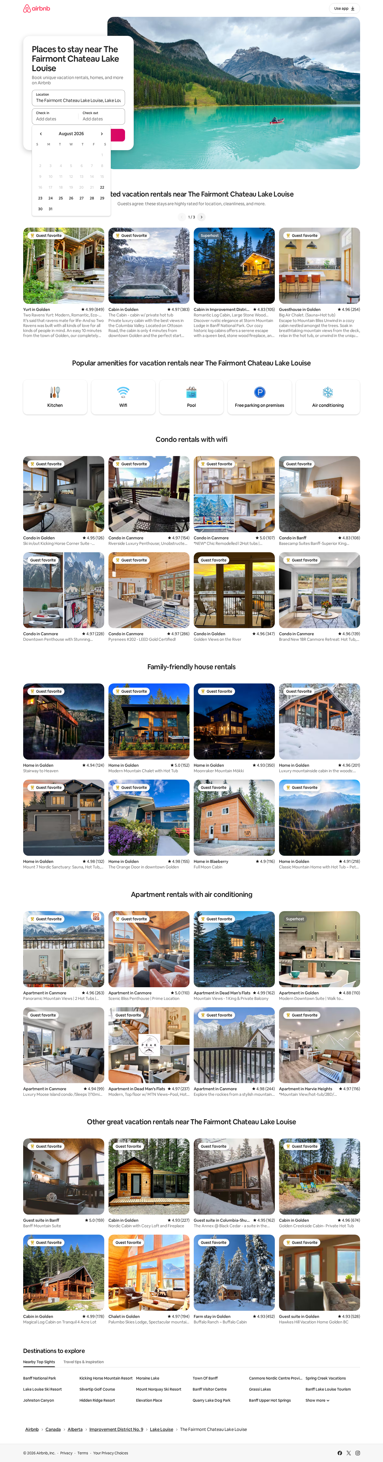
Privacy (66, 1453)
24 (50, 198)
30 (40, 209)
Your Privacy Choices (110, 1453)
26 (71, 198)
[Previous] (182, 217)
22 (102, 187)
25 (61, 198)
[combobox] (78, 100)
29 (102, 198)
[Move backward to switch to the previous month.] (41, 133)
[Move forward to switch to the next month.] (101, 133)
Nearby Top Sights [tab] (39, 1362)
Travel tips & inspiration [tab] (83, 1362)
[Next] (201, 217)
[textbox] (55, 119)
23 (40, 198)
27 (81, 198)
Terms (82, 1453)
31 (50, 209)
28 (92, 198)
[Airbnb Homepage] (36, 8)
